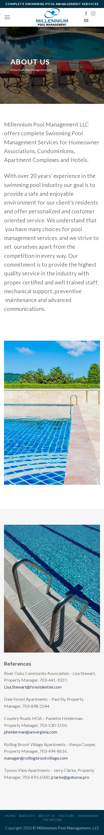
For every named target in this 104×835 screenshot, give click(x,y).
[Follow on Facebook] (86, 13)
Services (27, 816)
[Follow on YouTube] (86, 20)
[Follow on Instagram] (93, 13)
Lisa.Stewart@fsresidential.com (33, 686)
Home (10, 816)
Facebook (52, 820)
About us (46, 816)
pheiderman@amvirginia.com (30, 731)
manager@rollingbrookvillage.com (36, 757)
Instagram (88, 816)
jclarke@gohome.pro (70, 777)
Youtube (66, 816)
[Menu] (7, 17)
